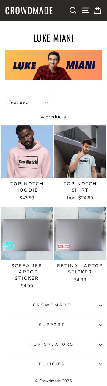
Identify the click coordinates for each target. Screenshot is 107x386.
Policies (52, 364)
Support (52, 325)
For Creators (52, 344)
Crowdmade (29, 10)
